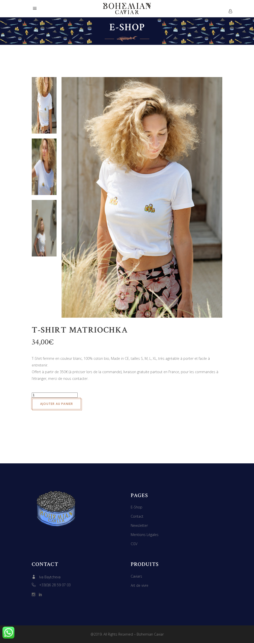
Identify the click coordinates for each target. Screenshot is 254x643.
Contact (137, 516)
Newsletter (139, 525)
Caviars (136, 576)
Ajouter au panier (56, 404)
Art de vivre (139, 585)
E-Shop (136, 507)
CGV (134, 543)
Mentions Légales (145, 534)
